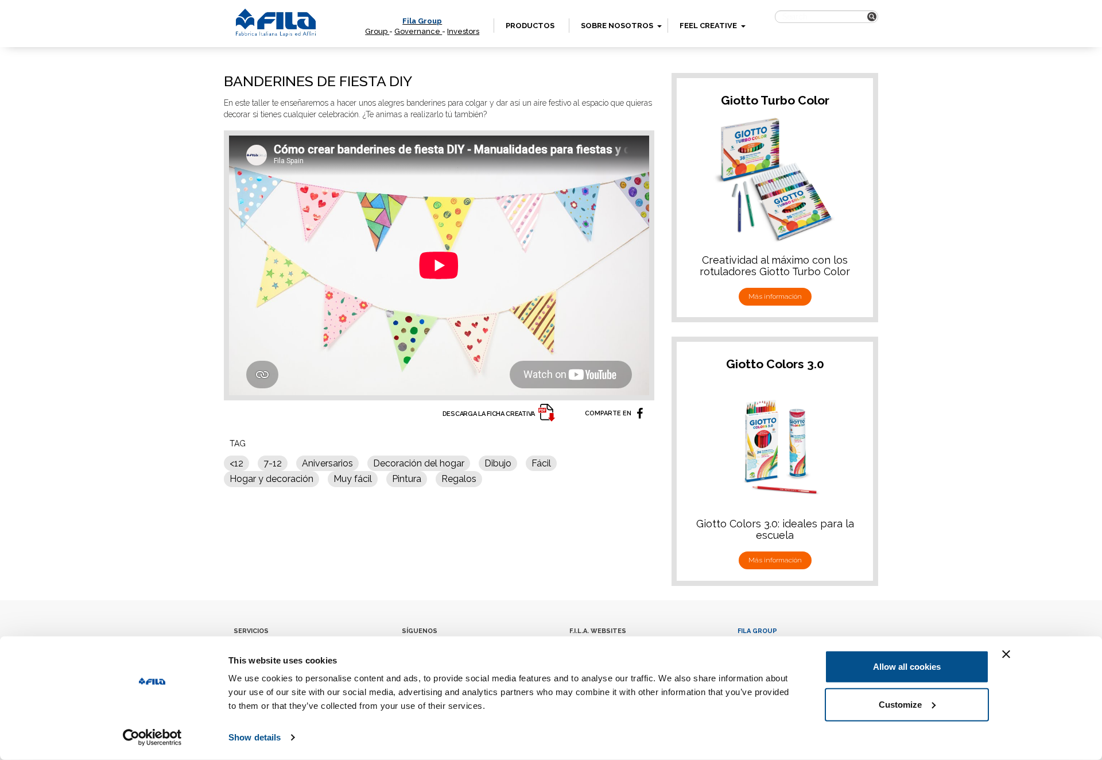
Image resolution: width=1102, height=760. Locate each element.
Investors (463, 31)
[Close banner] (1006, 654)
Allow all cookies (907, 667)
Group (377, 31)
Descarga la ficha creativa (489, 414)
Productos (530, 25)
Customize (900, 704)
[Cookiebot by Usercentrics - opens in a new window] (152, 737)
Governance (418, 31)
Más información (775, 296)
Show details (254, 737)
